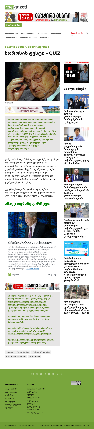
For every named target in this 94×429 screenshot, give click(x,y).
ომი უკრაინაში (33, 398)
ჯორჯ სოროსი (34, 356)
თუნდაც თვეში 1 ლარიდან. (37, 333)
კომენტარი (55, 33)
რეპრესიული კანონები (32, 402)
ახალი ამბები (11, 33)
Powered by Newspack (26, 425)
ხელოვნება (11, 37)
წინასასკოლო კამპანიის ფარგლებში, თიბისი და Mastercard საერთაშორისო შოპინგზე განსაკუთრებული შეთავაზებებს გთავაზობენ (76, 269)
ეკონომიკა (42, 33)
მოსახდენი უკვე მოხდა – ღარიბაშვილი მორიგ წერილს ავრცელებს (74, 116)
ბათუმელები (77, 33)
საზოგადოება (27, 33)
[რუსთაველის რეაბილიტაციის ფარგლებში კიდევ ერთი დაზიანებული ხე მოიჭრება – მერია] (76, 292)
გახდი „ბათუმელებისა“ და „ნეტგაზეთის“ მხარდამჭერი (30, 331)
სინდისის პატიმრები (36, 389)
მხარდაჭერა (13, 25)
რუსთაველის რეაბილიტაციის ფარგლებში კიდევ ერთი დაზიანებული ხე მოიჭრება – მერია (76, 307)
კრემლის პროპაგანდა (41, 352)
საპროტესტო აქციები (32, 393)
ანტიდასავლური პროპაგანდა (17, 352)
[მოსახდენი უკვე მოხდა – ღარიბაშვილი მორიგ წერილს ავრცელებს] (76, 101)
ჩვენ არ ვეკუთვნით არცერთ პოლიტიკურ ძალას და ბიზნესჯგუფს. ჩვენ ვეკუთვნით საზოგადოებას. (29, 319)
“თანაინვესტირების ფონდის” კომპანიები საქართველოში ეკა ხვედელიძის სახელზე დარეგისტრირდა (76, 228)
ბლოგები (44, 37)
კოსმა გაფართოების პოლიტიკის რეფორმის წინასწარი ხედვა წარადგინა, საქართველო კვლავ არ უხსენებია (76, 153)
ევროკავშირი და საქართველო (34, 408)
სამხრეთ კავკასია (28, 37)
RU (72, 36)
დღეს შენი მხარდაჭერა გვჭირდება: (26, 328)
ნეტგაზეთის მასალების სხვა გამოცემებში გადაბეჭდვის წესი (64, 425)
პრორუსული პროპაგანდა (16, 356)
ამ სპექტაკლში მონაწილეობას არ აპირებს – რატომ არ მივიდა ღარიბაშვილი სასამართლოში (76, 191)
